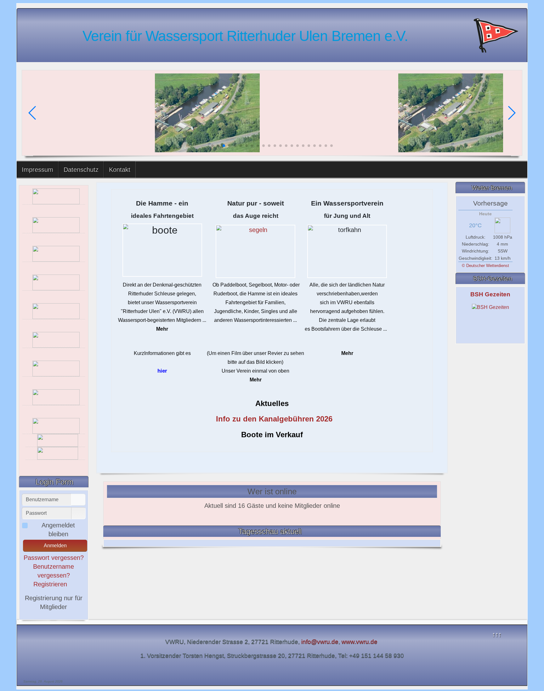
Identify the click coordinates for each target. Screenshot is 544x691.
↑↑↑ (497, 634)
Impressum (37, 169)
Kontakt (119, 169)
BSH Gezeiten (490, 294)
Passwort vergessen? (54, 557)
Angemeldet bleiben (58, 529)
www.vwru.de (360, 641)
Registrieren (51, 584)
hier (162, 371)
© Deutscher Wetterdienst (485, 266)
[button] (212, 145)
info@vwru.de (319, 641)
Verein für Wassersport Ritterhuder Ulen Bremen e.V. (245, 36)
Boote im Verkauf (272, 434)
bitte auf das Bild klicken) (255, 362)
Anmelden (55, 545)
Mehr (162, 329)
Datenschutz (81, 169)
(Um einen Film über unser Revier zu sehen (255, 353)
